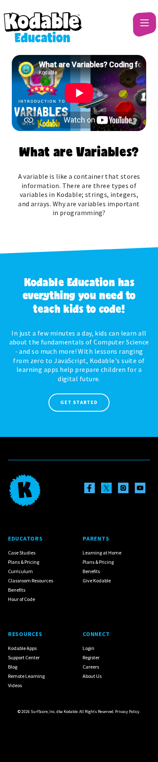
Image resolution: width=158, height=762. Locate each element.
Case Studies (21, 552)
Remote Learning (26, 676)
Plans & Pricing (23, 562)
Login (88, 648)
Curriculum (20, 571)
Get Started (79, 402)
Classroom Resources (30, 580)
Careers (91, 667)
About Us (92, 676)
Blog (12, 667)
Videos (15, 685)
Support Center (24, 657)
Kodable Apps (22, 648)
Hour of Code (21, 599)
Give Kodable (97, 580)
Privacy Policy (127, 711)
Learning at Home (102, 552)
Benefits (16, 590)
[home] (43, 23)
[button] (143, 23)
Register (91, 657)
